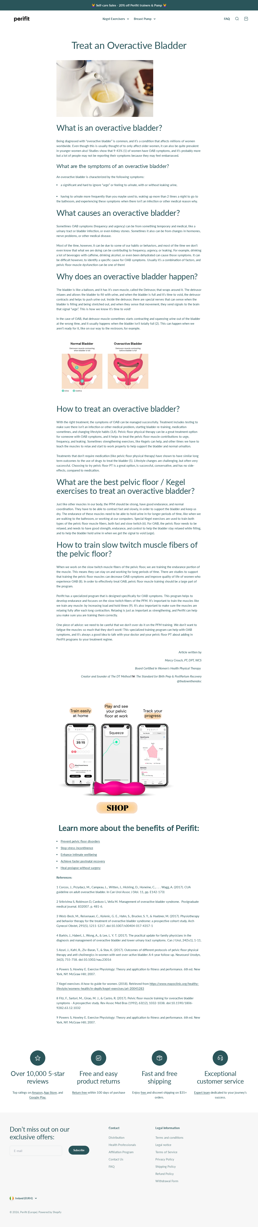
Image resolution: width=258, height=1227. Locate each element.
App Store (50, 1092)
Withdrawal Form (166, 1181)
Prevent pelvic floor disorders (80, 841)
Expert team (202, 1092)
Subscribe (78, 1150)
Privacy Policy (164, 1159)
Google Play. (37, 1097)
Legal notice (163, 1145)
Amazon (37, 1092)
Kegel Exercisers (114, 19)
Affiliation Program (121, 1152)
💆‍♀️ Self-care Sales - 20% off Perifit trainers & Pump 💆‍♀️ (129, 5)
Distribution (116, 1137)
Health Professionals (122, 1145)
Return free (80, 1092)
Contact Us (116, 1159)
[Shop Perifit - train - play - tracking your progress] (129, 756)
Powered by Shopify (49, 1212)
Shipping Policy (165, 1166)
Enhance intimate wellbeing (79, 854)
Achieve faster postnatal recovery (83, 861)
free (144, 1092)
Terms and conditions (169, 1137)
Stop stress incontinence (77, 848)
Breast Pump (143, 19)
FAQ (227, 19)
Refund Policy (164, 1174)
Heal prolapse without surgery (81, 868)
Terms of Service (166, 1152)
